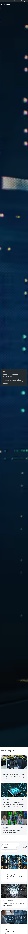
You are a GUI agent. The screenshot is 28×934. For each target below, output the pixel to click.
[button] (24, 1)
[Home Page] (5, 5)
